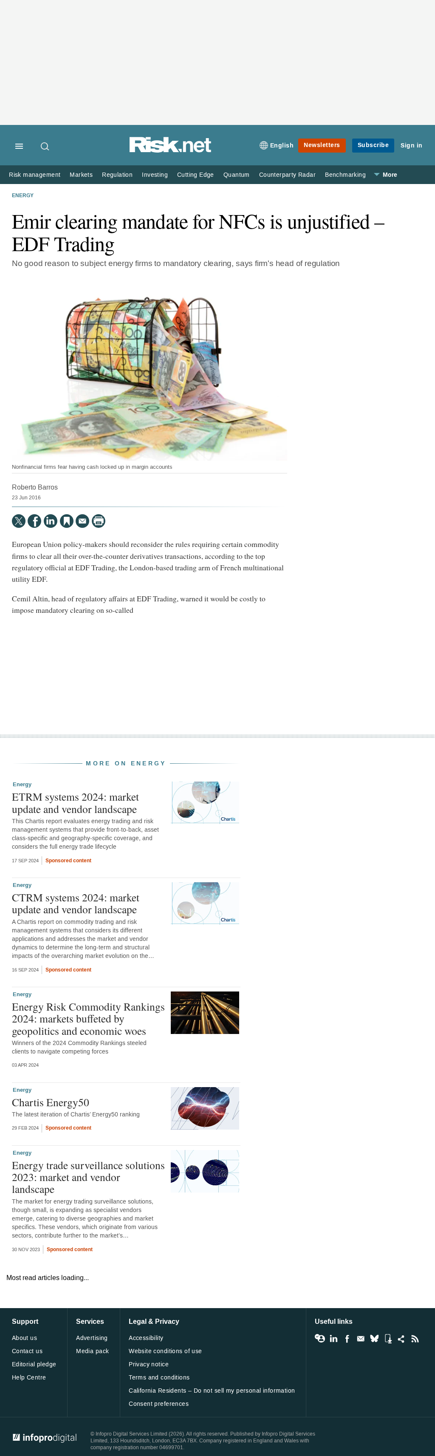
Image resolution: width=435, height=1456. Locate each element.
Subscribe (373, 145)
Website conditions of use (165, 1351)
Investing (155, 174)
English (282, 145)
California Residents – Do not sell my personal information (212, 1391)
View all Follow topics (320, 1339)
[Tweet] (18, 521)
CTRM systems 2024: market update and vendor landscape (75, 903)
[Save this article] (66, 521)
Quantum (236, 174)
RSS (415, 1339)
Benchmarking (345, 174)
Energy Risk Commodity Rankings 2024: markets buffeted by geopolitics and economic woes (88, 1018)
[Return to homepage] (170, 151)
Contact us (27, 1351)
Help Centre (29, 1378)
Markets (81, 174)
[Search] (45, 146)
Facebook (347, 1339)
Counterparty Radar (287, 174)
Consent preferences (159, 1404)
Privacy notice (149, 1364)
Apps (388, 1339)
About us (24, 1338)
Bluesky (374, 1339)
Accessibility (146, 1338)
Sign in (412, 145)
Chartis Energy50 (50, 1102)
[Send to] (82, 521)
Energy (23, 196)
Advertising (92, 1338)
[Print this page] (98, 521)
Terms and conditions (159, 1378)
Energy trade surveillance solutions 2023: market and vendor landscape (88, 1177)
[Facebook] (34, 521)
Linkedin (333, 1339)
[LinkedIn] (50, 521)
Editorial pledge (34, 1364)
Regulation (117, 174)
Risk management (34, 174)
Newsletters (322, 145)
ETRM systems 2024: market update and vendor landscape (75, 802)
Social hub (401, 1339)
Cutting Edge (195, 174)
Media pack (92, 1351)
